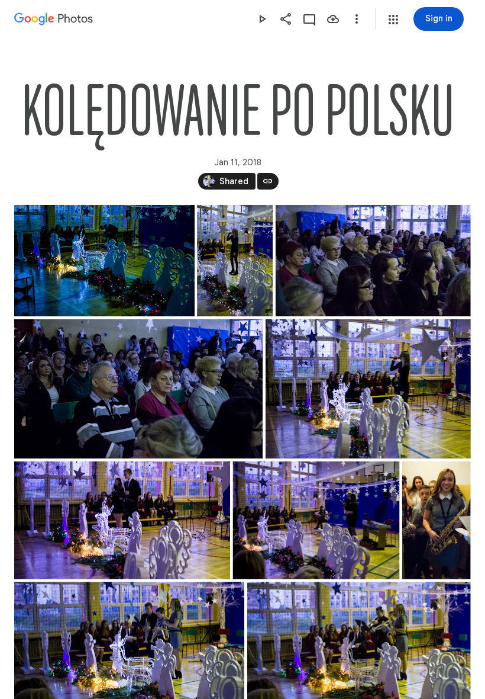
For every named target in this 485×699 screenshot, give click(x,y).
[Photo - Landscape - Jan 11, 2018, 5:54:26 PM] (373, 260)
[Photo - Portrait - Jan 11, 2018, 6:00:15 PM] (436, 520)
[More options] (356, 19)
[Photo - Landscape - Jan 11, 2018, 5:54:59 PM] (368, 388)
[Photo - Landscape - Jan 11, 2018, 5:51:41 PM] (104, 260)
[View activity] (309, 19)
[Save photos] (333, 19)
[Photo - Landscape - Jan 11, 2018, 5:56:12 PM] (122, 520)
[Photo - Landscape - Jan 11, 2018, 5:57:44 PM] (316, 520)
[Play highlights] (262, 19)
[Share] (286, 19)
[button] (393, 19)
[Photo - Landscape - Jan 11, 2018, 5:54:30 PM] (138, 388)
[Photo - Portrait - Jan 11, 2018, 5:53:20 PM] (235, 260)
